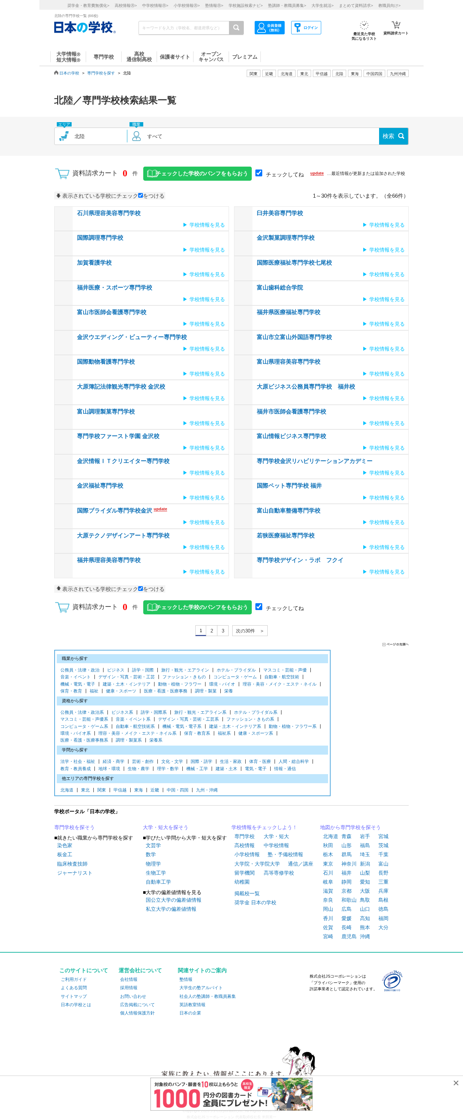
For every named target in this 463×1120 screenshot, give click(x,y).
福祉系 (224, 733)
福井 (346, 873)
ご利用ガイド (74, 979)
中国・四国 (177, 790)
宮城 (383, 836)
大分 (383, 927)
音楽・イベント (75, 676)
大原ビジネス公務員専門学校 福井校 (306, 386)
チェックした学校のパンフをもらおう (202, 173)
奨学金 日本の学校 (255, 902)
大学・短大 (276, 836)
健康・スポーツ (121, 691)
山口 (365, 909)
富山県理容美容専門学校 (288, 362)
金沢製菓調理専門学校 (286, 238)
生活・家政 (231, 761)
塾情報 (185, 979)
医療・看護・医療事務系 (84, 740)
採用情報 (128, 987)
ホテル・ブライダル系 (255, 712)
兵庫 (383, 891)
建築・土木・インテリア (126, 684)
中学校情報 (276, 845)
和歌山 (349, 900)
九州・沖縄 (207, 790)
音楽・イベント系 (133, 719)
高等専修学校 (279, 873)
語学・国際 (143, 670)
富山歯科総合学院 (280, 287)
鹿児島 (349, 936)
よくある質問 (74, 987)
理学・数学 (168, 768)
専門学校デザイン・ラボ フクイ (300, 560)
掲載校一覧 (247, 893)
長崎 (346, 927)
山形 (346, 845)
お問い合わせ (133, 996)
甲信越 (120, 790)
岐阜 (328, 882)
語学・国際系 (154, 712)
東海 (138, 790)
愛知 (365, 882)
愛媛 (346, 918)
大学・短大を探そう (165, 827)
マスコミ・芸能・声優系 (84, 719)
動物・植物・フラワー (179, 684)
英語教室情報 (192, 1004)
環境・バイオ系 (75, 733)
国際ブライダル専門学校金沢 (114, 510)
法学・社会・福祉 (77, 761)
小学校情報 (247, 854)
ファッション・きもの (184, 676)
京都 (346, 891)
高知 (365, 918)
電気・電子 (256, 768)
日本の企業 (190, 1013)
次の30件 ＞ (250, 631)
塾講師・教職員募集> (287, 5)
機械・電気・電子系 (181, 726)
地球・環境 (109, 768)
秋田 (328, 845)
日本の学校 (69, 73)
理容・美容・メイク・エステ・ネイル (280, 684)
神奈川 (349, 864)
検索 (388, 136)
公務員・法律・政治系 (82, 712)
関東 (101, 790)
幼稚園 (242, 882)
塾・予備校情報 (285, 854)
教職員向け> (389, 5)
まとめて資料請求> (356, 5)
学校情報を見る (207, 225)
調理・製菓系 (129, 740)
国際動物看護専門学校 (106, 362)
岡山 (328, 909)
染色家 (64, 845)
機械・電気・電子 (77, 684)
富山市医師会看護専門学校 (111, 312)
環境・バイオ (222, 684)
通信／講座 (300, 864)
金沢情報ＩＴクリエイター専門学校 (123, 461)
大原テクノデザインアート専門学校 (123, 535)
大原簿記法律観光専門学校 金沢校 (121, 386)
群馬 (346, 854)
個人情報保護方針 (137, 1013)
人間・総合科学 (294, 761)
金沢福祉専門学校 (100, 485)
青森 (346, 836)
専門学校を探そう (74, 827)
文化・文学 (172, 761)
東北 (85, 790)
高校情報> (126, 5)
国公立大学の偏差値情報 (173, 900)
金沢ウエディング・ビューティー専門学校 (132, 337)
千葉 (383, 854)
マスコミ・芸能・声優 (285, 670)
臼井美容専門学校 (280, 213)
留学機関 (244, 873)
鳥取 (365, 900)
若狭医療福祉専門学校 (286, 535)
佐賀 (328, 927)
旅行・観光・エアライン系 (200, 712)
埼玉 (365, 854)
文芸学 (153, 845)
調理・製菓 (206, 691)
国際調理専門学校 (100, 238)
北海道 (287, 74)
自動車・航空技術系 (135, 726)
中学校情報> (155, 5)
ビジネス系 (122, 712)
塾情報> (214, 5)
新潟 (365, 864)
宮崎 (328, 936)
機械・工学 (197, 768)
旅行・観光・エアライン (185, 670)
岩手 (365, 836)
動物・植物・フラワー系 (293, 726)
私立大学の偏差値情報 (171, 909)
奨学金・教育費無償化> (88, 5)
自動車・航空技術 (281, 676)
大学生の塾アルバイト (201, 987)
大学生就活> (322, 5)
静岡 (346, 882)
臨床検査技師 (72, 864)
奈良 (328, 900)
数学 (151, 854)
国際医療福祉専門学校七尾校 (294, 262)
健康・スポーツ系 (255, 733)
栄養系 (155, 740)
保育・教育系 (197, 733)
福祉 (94, 691)
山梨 (365, 873)
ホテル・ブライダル (236, 670)
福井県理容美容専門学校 (109, 560)
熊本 (365, 927)
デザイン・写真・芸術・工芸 (126, 676)
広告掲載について (137, 1004)
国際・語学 (201, 761)
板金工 (64, 854)
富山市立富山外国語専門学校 (294, 337)
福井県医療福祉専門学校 (288, 312)
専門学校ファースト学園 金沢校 (118, 436)
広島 (346, 909)
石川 (328, 873)
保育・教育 (71, 691)
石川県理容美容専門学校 (109, 213)
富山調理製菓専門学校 (106, 411)
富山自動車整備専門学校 (288, 510)
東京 (328, 864)
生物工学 (156, 873)
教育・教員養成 (75, 768)
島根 (383, 900)
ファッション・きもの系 (250, 719)
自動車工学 (158, 882)
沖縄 (365, 936)
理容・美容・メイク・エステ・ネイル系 (137, 733)
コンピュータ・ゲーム (235, 676)
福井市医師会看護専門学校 (291, 411)
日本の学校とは (76, 1004)
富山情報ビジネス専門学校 (291, 436)
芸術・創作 (143, 761)
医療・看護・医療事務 (165, 691)
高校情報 (244, 845)
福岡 (383, 918)
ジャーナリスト (75, 873)
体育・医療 (260, 761)
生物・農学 (138, 768)
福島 (365, 845)
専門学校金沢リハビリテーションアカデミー (315, 461)
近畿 (154, 790)
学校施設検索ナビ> (246, 5)
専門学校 (244, 836)
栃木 (328, 854)
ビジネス (115, 670)
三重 (383, 882)
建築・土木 (226, 768)
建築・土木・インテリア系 (235, 726)
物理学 (153, 864)
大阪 (365, 891)
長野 (383, 873)
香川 (328, 918)
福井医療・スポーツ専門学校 (114, 287)
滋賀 (328, 891)
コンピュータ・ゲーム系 (84, 726)
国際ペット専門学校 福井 (289, 485)
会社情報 (128, 979)
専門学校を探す (101, 73)
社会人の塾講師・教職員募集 (207, 996)
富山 (383, 864)
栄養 (228, 691)
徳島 (383, 909)
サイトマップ (74, 996)
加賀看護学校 (94, 262)
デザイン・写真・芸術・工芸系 (188, 719)
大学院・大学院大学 (257, 864)
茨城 (383, 845)
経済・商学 (113, 761)
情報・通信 (285, 768)
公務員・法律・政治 (79, 670)
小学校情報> (187, 5)
